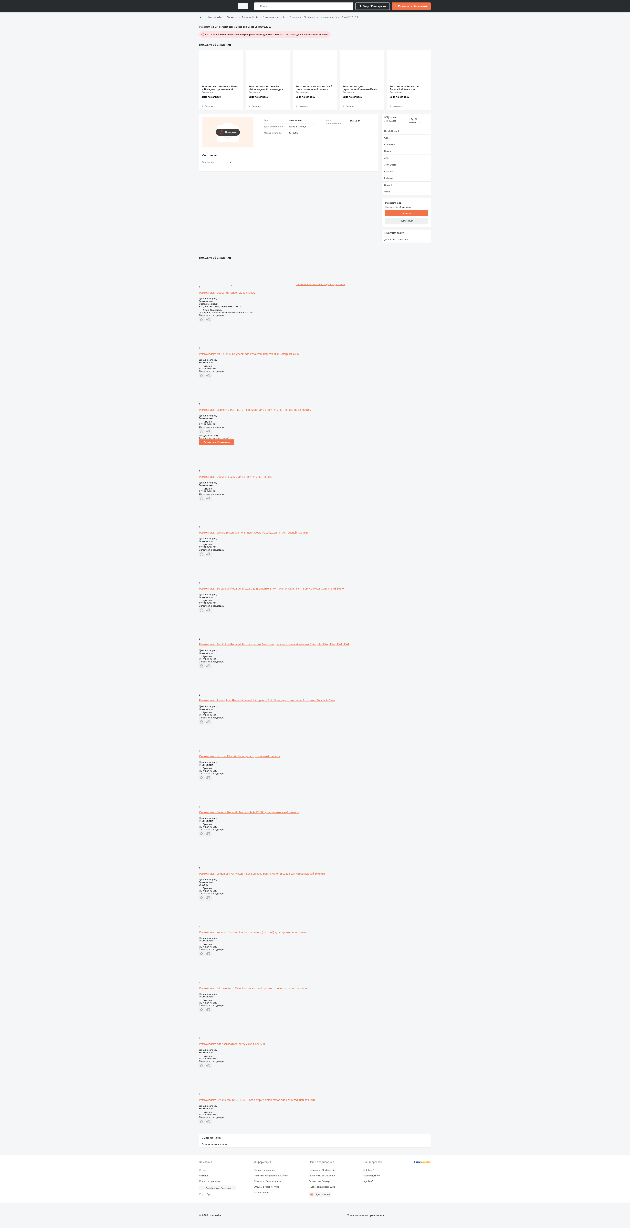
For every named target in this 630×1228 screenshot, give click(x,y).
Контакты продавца (209, 1181)
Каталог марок (262, 1192)
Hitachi (387, 151)
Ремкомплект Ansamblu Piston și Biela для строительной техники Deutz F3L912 (219, 88)
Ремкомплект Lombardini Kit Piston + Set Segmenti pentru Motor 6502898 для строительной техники (262, 873)
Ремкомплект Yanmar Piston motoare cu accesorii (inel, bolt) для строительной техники (254, 932)
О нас (202, 1170)
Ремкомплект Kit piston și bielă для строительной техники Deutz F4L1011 (314, 88)
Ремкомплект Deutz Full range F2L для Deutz (227, 292)
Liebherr (388, 178)
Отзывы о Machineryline (266, 1186)
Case (387, 137)
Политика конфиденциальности (271, 1175)
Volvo (387, 191)
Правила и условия (264, 1170)
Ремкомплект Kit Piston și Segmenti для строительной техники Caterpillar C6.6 (249, 354)
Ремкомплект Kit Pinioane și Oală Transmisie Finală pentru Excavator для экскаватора (253, 988)
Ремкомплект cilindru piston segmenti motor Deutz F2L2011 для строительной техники (253, 532)
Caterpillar (389, 144)
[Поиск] (257, 6)
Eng (201, 1194)
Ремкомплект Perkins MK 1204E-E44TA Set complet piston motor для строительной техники (257, 1100)
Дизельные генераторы (397, 239)
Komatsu (388, 171)
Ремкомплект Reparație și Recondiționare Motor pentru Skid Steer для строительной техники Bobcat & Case (267, 700)
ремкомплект (296, 120)
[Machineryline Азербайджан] (216, 6)
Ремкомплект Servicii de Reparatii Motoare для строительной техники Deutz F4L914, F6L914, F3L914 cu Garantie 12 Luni (407, 88)
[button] (202, 319)
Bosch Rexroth (391, 131)
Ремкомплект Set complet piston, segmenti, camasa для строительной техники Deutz (266, 88)
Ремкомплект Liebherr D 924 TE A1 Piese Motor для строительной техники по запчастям (255, 409)
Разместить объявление (217, 442)
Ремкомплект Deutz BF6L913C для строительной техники (236, 476)
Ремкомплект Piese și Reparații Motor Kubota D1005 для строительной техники (249, 812)
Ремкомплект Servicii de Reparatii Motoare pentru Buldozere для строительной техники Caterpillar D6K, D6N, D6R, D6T (274, 644)
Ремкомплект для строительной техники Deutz (360, 88)
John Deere (390, 164)
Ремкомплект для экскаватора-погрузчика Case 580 (232, 1044)
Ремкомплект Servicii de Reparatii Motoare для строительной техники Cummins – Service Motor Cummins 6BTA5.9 (271, 588)
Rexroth (388, 185)
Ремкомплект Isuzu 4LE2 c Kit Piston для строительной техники (239, 756)
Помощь (203, 1175)
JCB (386, 158)
